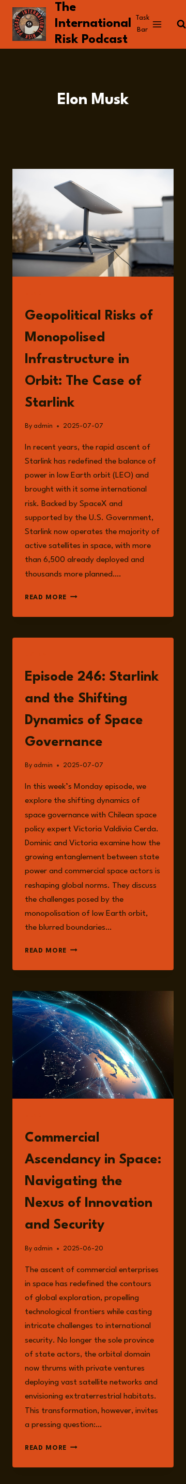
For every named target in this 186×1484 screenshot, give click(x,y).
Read (33, 294)
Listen (36, 655)
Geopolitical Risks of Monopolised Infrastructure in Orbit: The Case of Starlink (89, 359)
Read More (51, 597)
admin (43, 426)
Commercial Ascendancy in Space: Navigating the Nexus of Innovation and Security (93, 1181)
